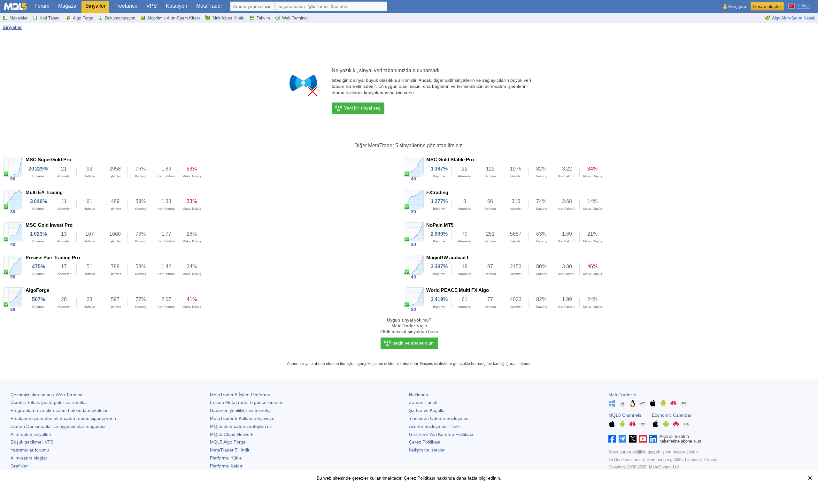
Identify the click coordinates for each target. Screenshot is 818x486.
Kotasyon (176, 6)
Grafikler (19, 465)
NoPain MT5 (439, 225)
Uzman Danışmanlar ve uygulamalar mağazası (58, 426)
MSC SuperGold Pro (48, 159)
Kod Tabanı (50, 18)
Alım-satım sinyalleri (31, 434)
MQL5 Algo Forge (228, 441)
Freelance (125, 6)
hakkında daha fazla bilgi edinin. (468, 478)
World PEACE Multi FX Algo (457, 290)
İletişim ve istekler (427, 449)
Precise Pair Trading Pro (53, 257)
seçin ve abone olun (413, 343)
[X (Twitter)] (633, 439)
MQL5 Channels (624, 415)
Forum (42, 6)
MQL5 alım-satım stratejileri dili (241, 426)
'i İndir (230, 449)
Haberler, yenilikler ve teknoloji (240, 410)
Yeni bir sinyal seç (362, 107)
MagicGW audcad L (448, 257)
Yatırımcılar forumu (30, 449)
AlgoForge (37, 290)
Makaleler (18, 18)
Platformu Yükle (226, 457)
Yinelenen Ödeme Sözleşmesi (439, 418)
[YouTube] (643, 439)
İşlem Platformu (240, 394)
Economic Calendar (671, 415)
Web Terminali (295, 18)
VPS (151, 6)
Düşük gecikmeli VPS (32, 441)
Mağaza (67, 6)
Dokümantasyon (120, 18)
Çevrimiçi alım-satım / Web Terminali (47, 394)
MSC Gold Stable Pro (450, 159)
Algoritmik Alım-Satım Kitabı (173, 18)
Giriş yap (737, 6)
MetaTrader (209, 6)
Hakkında (418, 394)
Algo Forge (83, 18)
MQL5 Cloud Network (231, 434)
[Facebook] (612, 439)
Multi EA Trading (44, 192)
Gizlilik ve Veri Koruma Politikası (441, 434)
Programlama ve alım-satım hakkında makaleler (59, 410)
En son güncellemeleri (246, 402)
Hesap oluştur (767, 6)
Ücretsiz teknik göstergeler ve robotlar (49, 402)
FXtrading (437, 192)
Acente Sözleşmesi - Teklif (435, 426)
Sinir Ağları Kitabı (228, 18)
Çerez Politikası (424, 441)
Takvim (263, 18)
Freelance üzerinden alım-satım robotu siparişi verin (63, 418)
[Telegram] (622, 439)
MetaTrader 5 (622, 394)
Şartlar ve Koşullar (427, 410)
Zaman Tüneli (423, 402)
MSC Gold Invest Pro (49, 225)
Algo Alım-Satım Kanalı (793, 18)
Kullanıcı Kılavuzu (242, 418)
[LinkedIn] (653, 439)
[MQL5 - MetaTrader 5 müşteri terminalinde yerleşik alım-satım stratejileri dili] (15, 6)
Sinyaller (95, 6)
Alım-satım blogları (30, 457)
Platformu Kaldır (226, 465)
